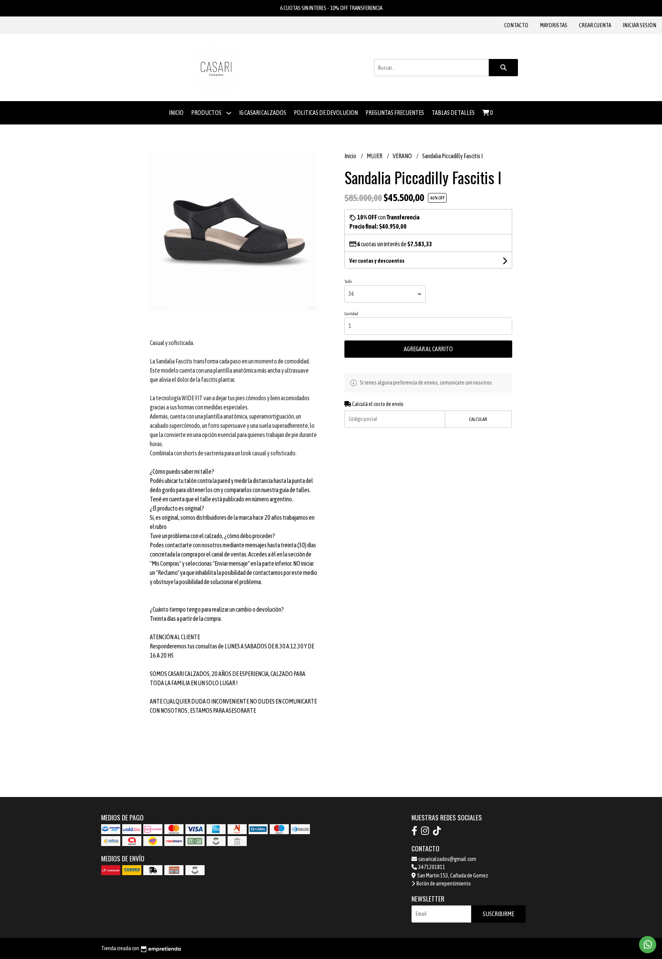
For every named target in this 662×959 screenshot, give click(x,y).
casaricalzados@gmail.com (447, 859)
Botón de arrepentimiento (443, 883)
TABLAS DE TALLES (453, 112)
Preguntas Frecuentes (394, 112)
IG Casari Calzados (262, 112)
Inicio (176, 112)
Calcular (478, 419)
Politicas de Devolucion (326, 112)
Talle (348, 281)
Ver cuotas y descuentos (377, 261)
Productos (206, 112)
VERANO (403, 155)
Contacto (516, 25)
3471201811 (431, 867)
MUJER (375, 155)
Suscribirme (498, 913)
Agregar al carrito (428, 348)
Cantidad (351, 313)
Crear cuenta (595, 25)
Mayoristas (553, 25)
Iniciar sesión (639, 25)
